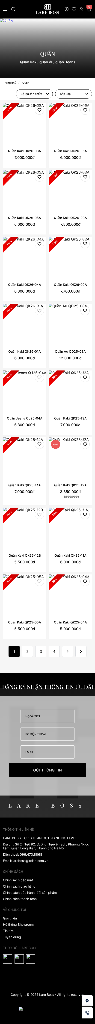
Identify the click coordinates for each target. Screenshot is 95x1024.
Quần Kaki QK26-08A (24, 151)
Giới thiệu (10, 918)
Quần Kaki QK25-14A (24, 485)
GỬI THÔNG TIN (47, 770)
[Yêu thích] (39, 110)
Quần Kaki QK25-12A (70, 485)
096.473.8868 (31, 854)
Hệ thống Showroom (18, 924)
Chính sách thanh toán (20, 899)
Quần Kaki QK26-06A (70, 151)
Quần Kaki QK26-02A (70, 285)
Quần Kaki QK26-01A (24, 351)
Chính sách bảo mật (18, 880)
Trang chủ (9, 82)
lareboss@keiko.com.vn (30, 861)
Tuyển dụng (12, 937)
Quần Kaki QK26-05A (24, 218)
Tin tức (8, 931)
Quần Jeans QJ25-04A (24, 418)
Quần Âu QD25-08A (70, 351)
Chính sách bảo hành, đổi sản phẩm (30, 892)
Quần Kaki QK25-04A (70, 622)
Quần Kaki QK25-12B (25, 555)
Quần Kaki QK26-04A (24, 285)
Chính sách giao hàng (19, 886)
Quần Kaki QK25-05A (24, 622)
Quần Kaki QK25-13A (70, 418)
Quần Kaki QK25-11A (70, 555)
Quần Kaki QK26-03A (70, 218)
